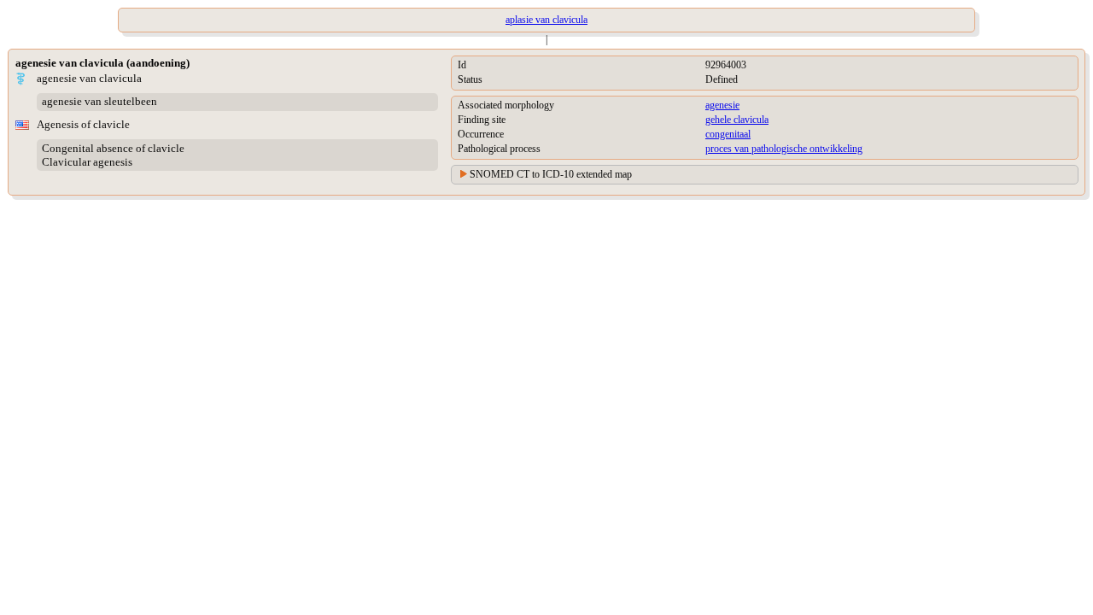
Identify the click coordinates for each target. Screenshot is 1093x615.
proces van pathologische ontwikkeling (783, 149)
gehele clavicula (737, 120)
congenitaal (728, 134)
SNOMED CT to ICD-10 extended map (551, 174)
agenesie (722, 105)
